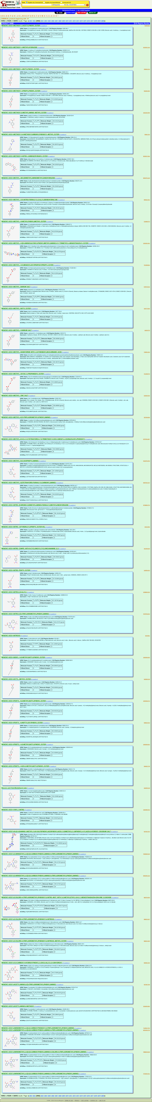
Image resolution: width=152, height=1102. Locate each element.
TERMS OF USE (69, 1100)
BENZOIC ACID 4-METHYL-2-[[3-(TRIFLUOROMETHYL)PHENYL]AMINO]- (26, 417)
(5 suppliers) (43, 91)
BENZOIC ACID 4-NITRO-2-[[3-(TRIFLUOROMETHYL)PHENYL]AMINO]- (25, 614)
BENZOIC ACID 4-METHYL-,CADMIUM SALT (16, 330)
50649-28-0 (147, 91)
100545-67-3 (146, 701)
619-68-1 (147, 635)
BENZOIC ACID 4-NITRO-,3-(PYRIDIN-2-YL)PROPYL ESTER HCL (23, 527)
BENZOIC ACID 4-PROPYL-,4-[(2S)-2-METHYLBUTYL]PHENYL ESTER (25, 766)
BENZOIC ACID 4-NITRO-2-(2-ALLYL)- (14, 592)
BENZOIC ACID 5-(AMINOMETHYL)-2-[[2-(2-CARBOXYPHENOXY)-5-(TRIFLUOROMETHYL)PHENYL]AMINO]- (38, 1028)
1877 (91, 21)
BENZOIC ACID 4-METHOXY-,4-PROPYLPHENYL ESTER (21, 91)
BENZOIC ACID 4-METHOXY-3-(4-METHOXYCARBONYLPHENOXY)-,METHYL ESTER (30, 134)
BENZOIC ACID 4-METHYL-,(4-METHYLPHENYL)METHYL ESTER (24, 221)
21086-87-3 (147, 221)
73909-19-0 (147, 352)
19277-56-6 (147, 308)
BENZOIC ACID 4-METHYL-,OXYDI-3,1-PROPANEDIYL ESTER (23, 374)
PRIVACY (77, 1100)
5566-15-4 (147, 134)
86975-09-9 (147, 897)
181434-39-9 (146, 112)
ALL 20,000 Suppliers (84, 10)
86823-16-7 (147, 919)
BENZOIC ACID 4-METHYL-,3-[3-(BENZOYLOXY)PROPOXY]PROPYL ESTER (27, 265)
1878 (95, 21)
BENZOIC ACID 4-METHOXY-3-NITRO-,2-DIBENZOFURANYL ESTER (25, 156)
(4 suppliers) (43, 25)
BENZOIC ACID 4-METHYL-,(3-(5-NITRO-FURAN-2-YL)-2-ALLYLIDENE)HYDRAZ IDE (30, 200)
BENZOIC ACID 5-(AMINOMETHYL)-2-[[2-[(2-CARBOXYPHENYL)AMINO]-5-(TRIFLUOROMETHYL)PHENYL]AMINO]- (40, 1073)
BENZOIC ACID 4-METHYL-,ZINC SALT (15, 395)
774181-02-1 (146, 1073)
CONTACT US (93, 1100)
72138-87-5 (147, 374)
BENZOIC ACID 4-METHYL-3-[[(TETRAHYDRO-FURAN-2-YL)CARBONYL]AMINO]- (29, 482)
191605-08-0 (146, 1006)
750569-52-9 (146, 854)
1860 (30, 21)
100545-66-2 (146, 744)
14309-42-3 (147, 570)
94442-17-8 (147, 766)
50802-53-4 (147, 722)
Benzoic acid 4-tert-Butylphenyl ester (14, 788)
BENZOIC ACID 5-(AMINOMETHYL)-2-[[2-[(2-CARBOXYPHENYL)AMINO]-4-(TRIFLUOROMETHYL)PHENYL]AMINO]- (40, 1030)
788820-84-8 (146, 1052)
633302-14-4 (146, 47)
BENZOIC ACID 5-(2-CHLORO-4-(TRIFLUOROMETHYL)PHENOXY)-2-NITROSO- (28, 919)
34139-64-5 (147, 548)
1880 (102, 21)
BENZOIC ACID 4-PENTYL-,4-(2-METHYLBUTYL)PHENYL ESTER (24, 701)
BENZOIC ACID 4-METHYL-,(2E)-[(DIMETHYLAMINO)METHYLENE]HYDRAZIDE (28, 178)
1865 (49, 21)
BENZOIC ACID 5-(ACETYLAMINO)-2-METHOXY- (18, 1006)
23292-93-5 (147, 395)
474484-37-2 (146, 505)
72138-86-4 (147, 265)
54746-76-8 (147, 984)
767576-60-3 (146, 614)
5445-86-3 (147, 25)
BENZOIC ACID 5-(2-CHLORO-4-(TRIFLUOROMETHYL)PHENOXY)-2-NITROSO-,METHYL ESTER (34, 941)
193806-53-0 (146, 592)
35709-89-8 (147, 417)
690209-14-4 (146, 875)
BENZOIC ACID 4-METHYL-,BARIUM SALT (16, 287)
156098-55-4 (146, 809)
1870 (67, 21)
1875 (84, 21)
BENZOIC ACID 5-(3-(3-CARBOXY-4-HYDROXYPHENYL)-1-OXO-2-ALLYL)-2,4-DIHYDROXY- (32, 963)
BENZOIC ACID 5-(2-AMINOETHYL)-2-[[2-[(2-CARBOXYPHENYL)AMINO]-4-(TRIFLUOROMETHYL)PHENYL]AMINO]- (40, 854)
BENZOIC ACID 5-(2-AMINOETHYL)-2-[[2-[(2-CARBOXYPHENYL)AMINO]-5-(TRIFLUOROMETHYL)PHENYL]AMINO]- (40, 875)
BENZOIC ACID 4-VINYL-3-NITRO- (13, 810)
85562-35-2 (147, 199)
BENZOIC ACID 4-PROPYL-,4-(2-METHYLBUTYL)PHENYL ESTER (24, 744)
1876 (88, 21)
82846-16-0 (147, 962)
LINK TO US (102, 1100)
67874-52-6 (147, 286)
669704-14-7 (146, 482)
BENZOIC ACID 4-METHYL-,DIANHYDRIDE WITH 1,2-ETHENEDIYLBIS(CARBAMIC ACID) (32, 352)
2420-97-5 (147, 330)
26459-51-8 (147, 788)
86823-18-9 (147, 941)
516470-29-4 (146, 461)
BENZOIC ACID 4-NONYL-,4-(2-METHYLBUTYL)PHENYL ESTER (23, 657)
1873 (77, 21)
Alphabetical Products (68, 10)
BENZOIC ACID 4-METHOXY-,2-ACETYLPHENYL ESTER (21, 25)
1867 (56, 21)
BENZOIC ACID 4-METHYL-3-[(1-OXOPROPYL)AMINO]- (20, 461)
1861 (34, 21)
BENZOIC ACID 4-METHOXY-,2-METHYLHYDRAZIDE (19, 47)
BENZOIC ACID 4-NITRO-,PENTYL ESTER (16, 570)
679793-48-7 (146, 439)
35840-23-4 (147, 69)
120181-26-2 (146, 243)
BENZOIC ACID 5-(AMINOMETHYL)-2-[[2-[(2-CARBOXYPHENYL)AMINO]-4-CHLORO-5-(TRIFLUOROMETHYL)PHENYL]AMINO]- (44, 1052)
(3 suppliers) (40, 47)
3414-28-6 (147, 527)
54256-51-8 (147, 679)
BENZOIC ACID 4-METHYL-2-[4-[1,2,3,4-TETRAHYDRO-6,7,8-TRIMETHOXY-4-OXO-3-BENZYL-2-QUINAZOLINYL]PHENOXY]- (43, 439)
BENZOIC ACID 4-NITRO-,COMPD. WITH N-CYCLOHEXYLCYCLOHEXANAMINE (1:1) (30, 548)
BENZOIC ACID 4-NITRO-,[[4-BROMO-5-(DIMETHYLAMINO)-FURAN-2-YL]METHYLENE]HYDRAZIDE (35, 505)
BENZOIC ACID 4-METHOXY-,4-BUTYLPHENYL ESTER (20, 69)
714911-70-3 (146, 1028)
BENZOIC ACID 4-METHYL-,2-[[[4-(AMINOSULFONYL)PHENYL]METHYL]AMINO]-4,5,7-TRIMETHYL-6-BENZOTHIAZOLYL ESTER (45, 243)
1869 (63, 21)
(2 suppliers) (62, 548)
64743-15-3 (147, 831)
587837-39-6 (146, 156)
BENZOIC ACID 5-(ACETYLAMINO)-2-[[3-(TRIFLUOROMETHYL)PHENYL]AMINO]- (29, 984)
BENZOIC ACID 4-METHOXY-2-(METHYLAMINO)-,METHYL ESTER (24, 112)
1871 (70, 21)
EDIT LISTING (85, 1100)
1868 (59, 21)
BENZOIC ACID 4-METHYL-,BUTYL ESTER (16, 308)
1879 (99, 21)
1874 (81, 21)
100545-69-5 (146, 657)
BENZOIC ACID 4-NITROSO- (11, 635)
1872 (74, 21)
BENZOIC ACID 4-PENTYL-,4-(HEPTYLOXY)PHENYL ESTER (22, 722)
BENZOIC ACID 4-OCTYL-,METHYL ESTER (16, 679)
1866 (52, 21)
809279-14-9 (146, 178)
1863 (42, 21)
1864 (45, 21)
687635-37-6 (146, 1030)
